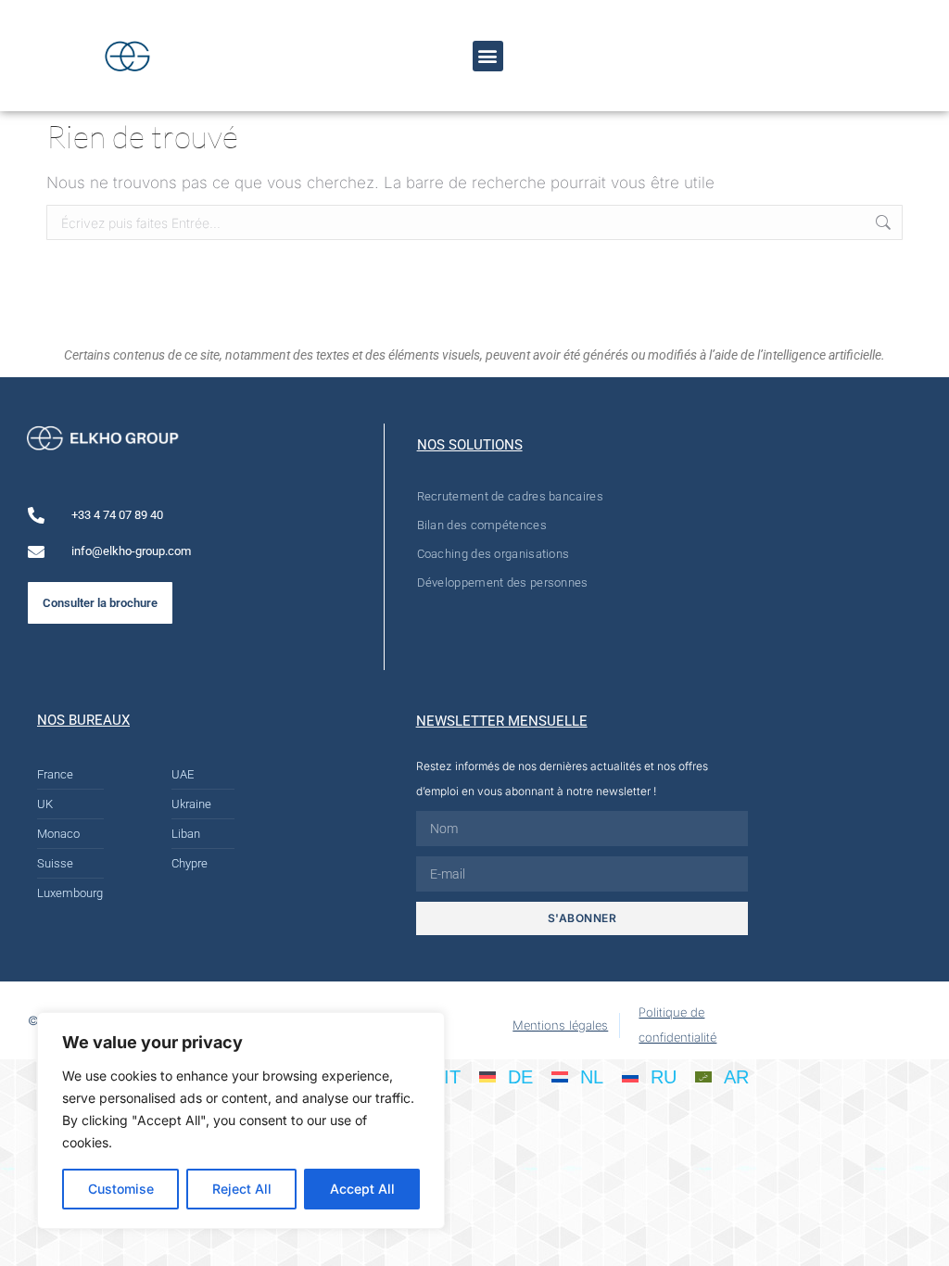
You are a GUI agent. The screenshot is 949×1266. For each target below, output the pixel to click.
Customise (121, 1188)
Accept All (362, 1188)
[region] (241, 1120)
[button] (488, 56)
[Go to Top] (921, 1238)
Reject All (242, 1188)
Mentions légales (560, 1025)
